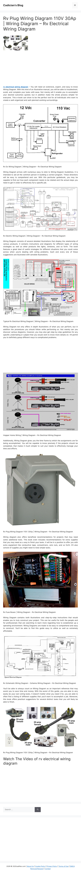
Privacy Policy (52, 866)
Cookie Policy (40, 866)
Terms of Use (64, 866)
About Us (30, 866)
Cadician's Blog (13, 5)
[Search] (38, 809)
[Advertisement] (40, 69)
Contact (48, 869)
